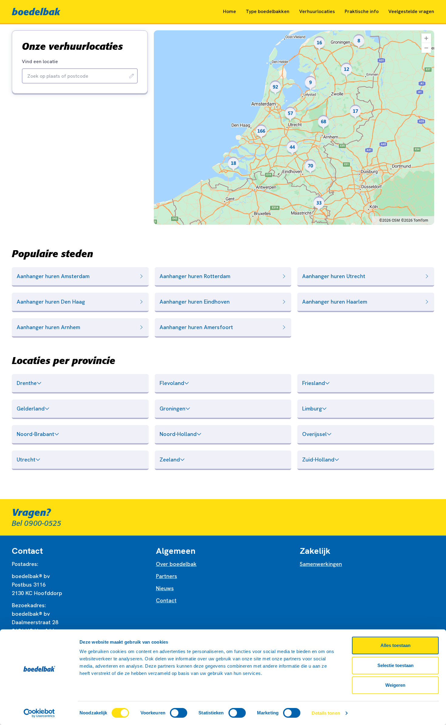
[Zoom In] (426, 38)
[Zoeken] (131, 75)
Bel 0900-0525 (36, 523)
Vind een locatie (40, 62)
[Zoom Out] (426, 48)
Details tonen (326, 713)
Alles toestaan (395, 645)
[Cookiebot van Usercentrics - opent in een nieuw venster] (39, 713)
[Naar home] (36, 11)
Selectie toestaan (395, 665)
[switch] (178, 713)
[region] (294, 127)
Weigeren (395, 685)
